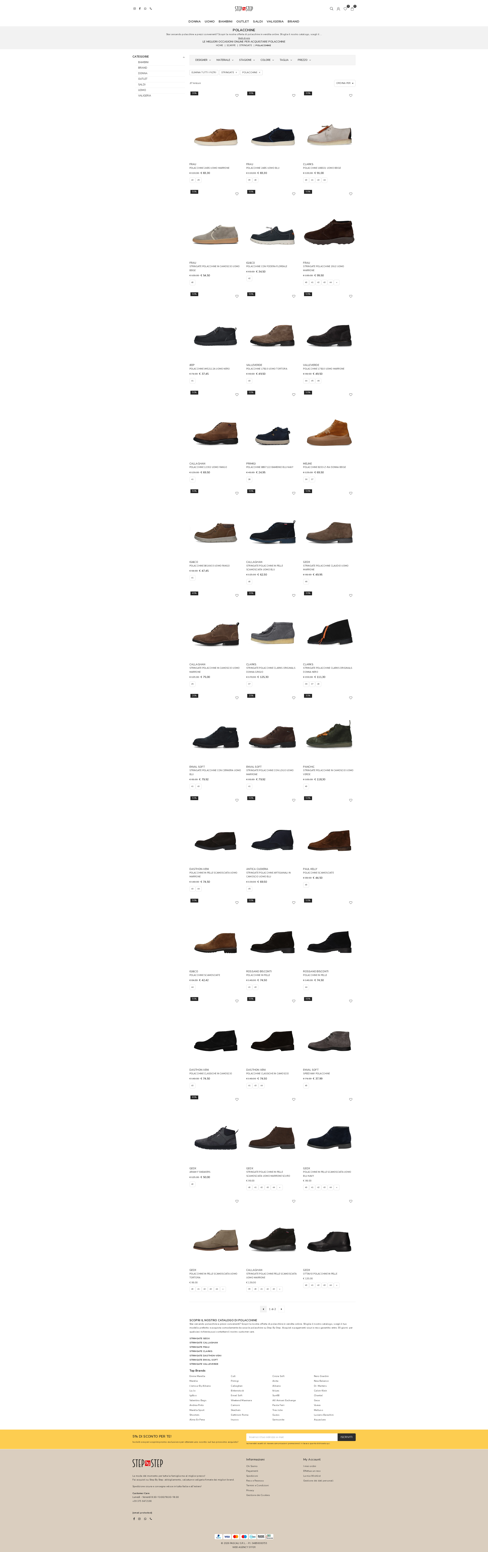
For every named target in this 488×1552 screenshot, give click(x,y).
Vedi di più (244, 38)
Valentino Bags (197, 1400)
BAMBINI (226, 21)
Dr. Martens (320, 1385)
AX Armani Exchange (284, 1400)
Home (219, 45)
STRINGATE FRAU (199, 1347)
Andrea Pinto (196, 1405)
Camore (235, 1405)
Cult (233, 1376)
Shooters (194, 1414)
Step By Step (274, 1327)
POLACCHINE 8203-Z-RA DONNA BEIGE (324, 467)
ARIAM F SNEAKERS (199, 1172)
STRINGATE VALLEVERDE (203, 1364)
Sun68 (275, 1395)
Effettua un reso (312, 1470)
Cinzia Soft (278, 1376)
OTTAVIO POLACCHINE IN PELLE (320, 1273)
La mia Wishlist (312, 1475)
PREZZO (302, 60)
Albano (276, 1385)
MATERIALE (223, 60)
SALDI (258, 21)
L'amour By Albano (200, 1385)
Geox (317, 1400)
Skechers (236, 1410)
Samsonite (278, 1419)
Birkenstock (237, 1390)
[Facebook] (134, 1518)
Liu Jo (192, 1390)
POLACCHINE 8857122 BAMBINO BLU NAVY (269, 467)
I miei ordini (309, 1466)
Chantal (318, 1395)
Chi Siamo (252, 1466)
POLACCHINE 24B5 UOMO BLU (262, 168)
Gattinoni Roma (239, 1414)
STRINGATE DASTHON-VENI (205, 1355)
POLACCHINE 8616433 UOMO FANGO (209, 565)
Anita (275, 1380)
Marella (193, 1380)
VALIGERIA (275, 21)
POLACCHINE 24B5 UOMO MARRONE (209, 168)
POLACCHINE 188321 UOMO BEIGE (322, 168)
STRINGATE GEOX (199, 1338)
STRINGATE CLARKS (201, 1351)
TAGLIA (284, 60)
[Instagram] (139, 1518)
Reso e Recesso (255, 1480)
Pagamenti (252, 1470)
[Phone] (151, 1518)
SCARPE (231, 45)
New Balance (321, 1380)
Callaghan (236, 1385)
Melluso (318, 1410)
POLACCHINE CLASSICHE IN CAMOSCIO (210, 1073)
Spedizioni (252, 1475)
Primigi (235, 1380)
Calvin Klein (320, 1390)
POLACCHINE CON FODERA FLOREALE (266, 266)
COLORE (265, 60)
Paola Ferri (278, 1405)
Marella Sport (197, 1410)
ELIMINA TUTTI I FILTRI (204, 72)
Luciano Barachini (324, 1414)
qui (328, 1443)
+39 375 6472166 (142, 1501)
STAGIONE (245, 60)
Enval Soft (236, 1395)
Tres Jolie (277, 1410)
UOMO (210, 21)
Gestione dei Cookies (258, 1495)
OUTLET (242, 21)
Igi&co (193, 1395)
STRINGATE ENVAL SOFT (203, 1359)
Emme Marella (197, 1376)
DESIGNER (201, 60)
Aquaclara (320, 1419)
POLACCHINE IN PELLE (258, 975)
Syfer (252, 1547)
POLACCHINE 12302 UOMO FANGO (208, 467)
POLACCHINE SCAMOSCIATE (318, 872)
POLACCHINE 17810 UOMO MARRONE (323, 368)
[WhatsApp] (145, 1518)
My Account (312, 1459)
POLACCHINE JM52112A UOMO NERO (209, 368)
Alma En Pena (197, 1419)
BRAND (293, 21)
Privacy (250, 1490)
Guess (275, 1414)
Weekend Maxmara (241, 1400)
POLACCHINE (263, 45)
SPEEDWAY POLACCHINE (316, 1073)
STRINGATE (245, 45)
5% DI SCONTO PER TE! (151, 1437)
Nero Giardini (321, 1376)
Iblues (275, 1390)
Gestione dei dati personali (318, 1480)
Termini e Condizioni (257, 1485)
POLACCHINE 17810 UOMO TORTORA (266, 368)
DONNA (195, 21)
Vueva (317, 1405)
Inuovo (234, 1419)
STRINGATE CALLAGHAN (203, 1342)
